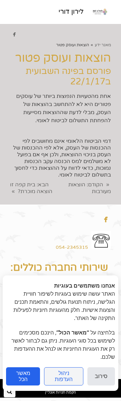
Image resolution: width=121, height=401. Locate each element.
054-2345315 (72, 247)
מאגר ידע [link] (103, 45)
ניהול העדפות (64, 376)
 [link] (14, 34)
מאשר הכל (23, 376)
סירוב (101, 376)
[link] (99, 12)
